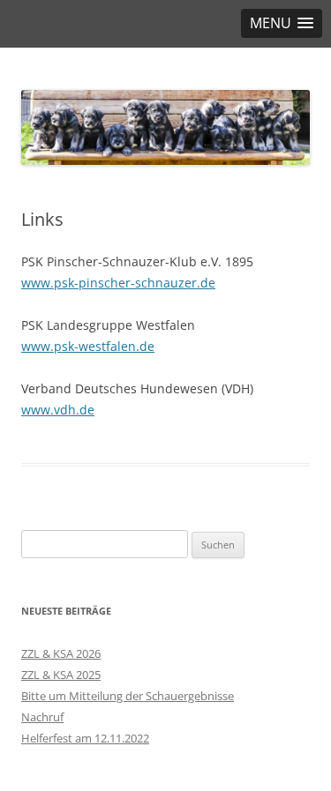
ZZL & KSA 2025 (61, 675)
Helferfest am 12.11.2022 (85, 738)
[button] (281, 23)
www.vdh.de (57, 409)
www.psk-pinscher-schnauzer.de (118, 282)
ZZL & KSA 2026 (61, 653)
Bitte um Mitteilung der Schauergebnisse (127, 696)
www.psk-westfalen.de (87, 346)
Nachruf (42, 717)
